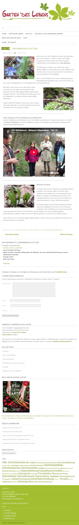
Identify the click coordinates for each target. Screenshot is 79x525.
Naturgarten (24, 473)
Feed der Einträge (10, 513)
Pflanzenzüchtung (59, 473)
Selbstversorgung (20, 479)
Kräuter (18, 471)
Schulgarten (6, 479)
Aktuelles (12, 42)
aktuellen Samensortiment (61, 341)
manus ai (6, 435)
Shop (25, 38)
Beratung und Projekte (11, 38)
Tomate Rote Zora (15, 428)
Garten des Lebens (16, 34)
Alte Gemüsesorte (13, 462)
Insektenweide (52, 468)
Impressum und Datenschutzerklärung (15, 503)
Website (5, 310)
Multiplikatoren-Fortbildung (10, 474)
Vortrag (71, 479)
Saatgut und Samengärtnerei (12, 371)
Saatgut (29, 34)
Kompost (70, 468)
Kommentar (6, 283)
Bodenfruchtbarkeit (44, 463)
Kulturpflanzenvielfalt (50, 470)
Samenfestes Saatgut (47, 476)
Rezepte (5, 367)
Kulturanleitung (29, 470)
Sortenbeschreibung (42, 478)
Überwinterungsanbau (43, 482)
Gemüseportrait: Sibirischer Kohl (22, 435)
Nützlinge (34, 474)
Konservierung (8, 471)
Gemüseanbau (53, 465)
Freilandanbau (24, 465)
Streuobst (56, 479)
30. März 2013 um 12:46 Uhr (12, 248)
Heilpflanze (49, 230)
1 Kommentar (21, 53)
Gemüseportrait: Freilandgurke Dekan (22, 443)
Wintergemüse (26, 481)
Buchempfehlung (66, 462)
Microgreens (66, 471)
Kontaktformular (61, 272)
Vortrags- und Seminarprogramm (49, 34)
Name (4, 300)
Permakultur (44, 473)
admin (5, 428)
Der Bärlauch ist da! (25, 48)
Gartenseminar (36, 465)
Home (4, 34)
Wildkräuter (57, 230)
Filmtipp (15, 465)
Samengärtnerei (67, 476)
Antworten (6, 263)
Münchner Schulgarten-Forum (19, 439)
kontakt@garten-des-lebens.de (12, 499)
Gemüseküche (11, 467)
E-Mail (4, 305)
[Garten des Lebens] (39, 23)
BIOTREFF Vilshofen (10, 245)
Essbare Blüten (6, 465)
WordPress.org (9, 518)
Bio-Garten (31, 462)
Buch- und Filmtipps (31, 230)
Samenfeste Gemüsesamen (18, 476)
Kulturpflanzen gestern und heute (14, 363)
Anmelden (7, 510)
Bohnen (54, 463)
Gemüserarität (28, 468)
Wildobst (15, 482)
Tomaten (64, 479)
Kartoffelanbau (62, 468)
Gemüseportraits (8, 359)
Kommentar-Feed (10, 515)
